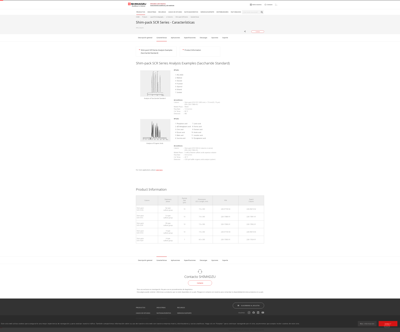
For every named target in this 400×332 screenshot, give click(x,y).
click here (159, 170)
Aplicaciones (175, 38)
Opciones (214, 38)
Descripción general (145, 38)
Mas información (367, 324)
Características (161, 38)
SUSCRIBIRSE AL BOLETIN (250, 305)
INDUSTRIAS (161, 307)
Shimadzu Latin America (158, 4)
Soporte (225, 38)
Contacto (200, 283)
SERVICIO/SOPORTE (184, 313)
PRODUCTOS (140, 307)
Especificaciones (190, 38)
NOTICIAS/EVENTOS (164, 313)
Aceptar (388, 324)
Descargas (203, 38)
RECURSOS (181, 307)
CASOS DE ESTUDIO (143, 313)
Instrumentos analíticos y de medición (162, 5)
